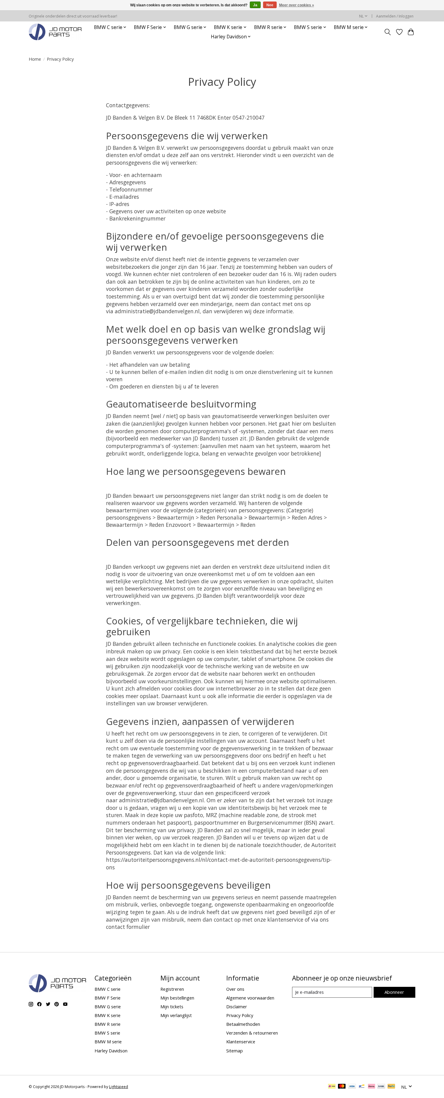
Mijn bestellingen (177, 998)
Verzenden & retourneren (252, 1033)
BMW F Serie (108, 998)
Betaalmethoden (243, 1024)
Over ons (235, 989)
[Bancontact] (361, 1087)
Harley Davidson (111, 1051)
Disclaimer (236, 1006)
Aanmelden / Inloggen (394, 16)
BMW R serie (108, 1024)
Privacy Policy (239, 1015)
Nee (269, 5)
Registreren (172, 989)
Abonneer (394, 992)
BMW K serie (108, 1015)
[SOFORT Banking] (371, 1087)
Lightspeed (118, 1086)
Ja (255, 5)
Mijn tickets (171, 1006)
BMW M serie (108, 1041)
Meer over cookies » (296, 5)
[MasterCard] (342, 1087)
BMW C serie (108, 989)
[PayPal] (391, 1087)
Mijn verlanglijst (176, 1015)
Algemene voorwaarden (250, 998)
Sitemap (234, 1051)
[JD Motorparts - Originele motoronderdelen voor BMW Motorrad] (55, 32)
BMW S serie (107, 1033)
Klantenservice (240, 1041)
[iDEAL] (332, 1087)
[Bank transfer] (381, 1087)
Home (35, 59)
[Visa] (352, 1087)
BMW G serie (108, 1006)
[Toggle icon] (387, 32)
